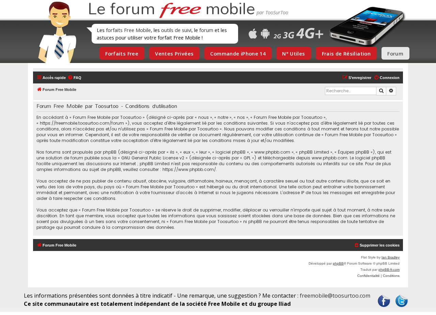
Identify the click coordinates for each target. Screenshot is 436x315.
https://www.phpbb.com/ (189, 169)
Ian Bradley (391, 257)
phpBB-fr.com (389, 269)
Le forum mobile (171, 9)
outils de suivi (176, 30)
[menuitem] (74, 78)
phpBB (338, 263)
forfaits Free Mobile (128, 30)
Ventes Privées (174, 53)
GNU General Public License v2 (152, 158)
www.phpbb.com (329, 158)
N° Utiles (293, 53)
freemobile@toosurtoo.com (335, 295)
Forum (395, 53)
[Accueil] (55, 32)
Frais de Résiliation (346, 53)
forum (206, 30)
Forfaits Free (121, 53)
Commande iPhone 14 (237, 53)
